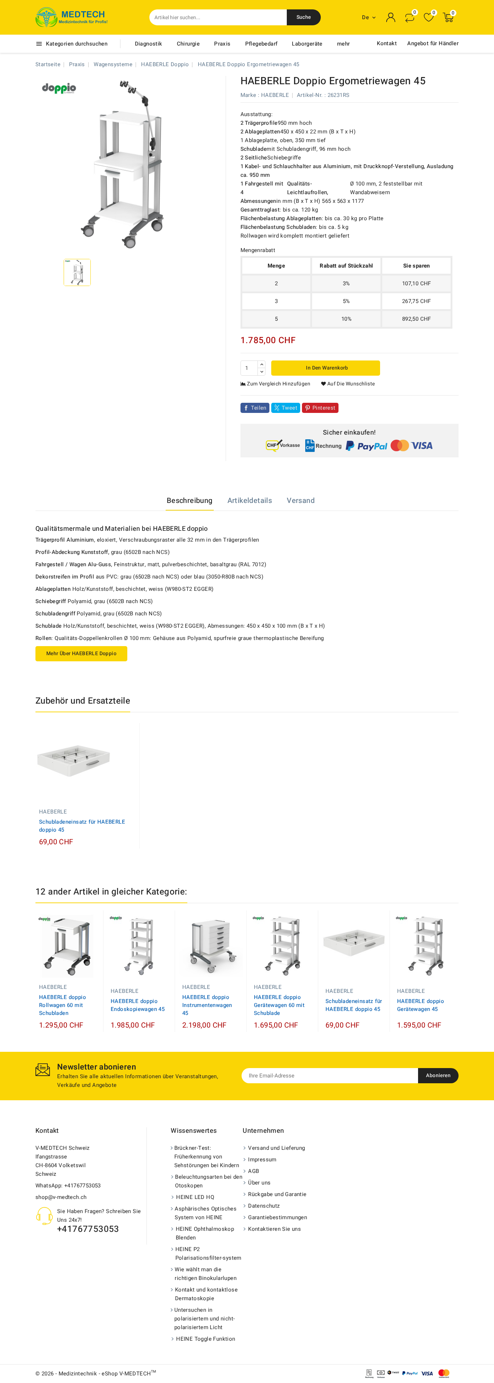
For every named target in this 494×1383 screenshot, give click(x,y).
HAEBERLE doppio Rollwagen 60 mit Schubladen (62, 1005)
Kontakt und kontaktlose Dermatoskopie (206, 1294)
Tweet (289, 408)
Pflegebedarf (261, 44)
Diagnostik (148, 44)
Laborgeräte (307, 44)
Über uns (259, 1183)
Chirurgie (188, 44)
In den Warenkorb (326, 368)
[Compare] (410, 17)
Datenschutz (264, 1206)
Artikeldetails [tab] (249, 500)
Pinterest (324, 408)
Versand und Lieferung (276, 1148)
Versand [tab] (301, 500)
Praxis (222, 44)
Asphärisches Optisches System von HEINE (206, 1213)
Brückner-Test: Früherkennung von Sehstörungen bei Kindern (206, 1156)
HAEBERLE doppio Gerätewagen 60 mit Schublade (279, 1005)
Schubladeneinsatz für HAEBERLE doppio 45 (82, 826)
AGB (253, 1171)
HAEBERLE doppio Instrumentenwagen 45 (207, 1005)
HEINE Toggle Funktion (205, 1339)
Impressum (262, 1160)
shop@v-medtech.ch (61, 1197)
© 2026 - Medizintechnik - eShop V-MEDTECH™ (95, 1374)
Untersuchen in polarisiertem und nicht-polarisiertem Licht (204, 1318)
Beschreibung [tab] (190, 500)
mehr (343, 44)
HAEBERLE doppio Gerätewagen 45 (420, 1005)
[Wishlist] (429, 17)
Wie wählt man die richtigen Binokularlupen (206, 1273)
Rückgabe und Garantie (277, 1194)
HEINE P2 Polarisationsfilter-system (208, 1253)
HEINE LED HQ (195, 1197)
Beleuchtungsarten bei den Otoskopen (208, 1181)
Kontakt (387, 43)
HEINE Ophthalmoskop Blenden (205, 1233)
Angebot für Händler (433, 43)
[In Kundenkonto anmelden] (391, 17)
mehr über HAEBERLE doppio (81, 653)
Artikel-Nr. (310, 95)
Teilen (259, 408)
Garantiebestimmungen (277, 1217)
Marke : (250, 95)
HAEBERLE (275, 95)
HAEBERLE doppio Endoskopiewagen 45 (138, 1005)
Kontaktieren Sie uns (274, 1229)
